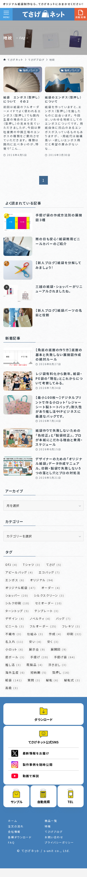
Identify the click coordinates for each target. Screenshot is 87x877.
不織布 (13, 634)
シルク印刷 (17, 603)
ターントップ (17, 611)
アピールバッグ (19, 572)
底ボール (15, 657)
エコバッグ (49, 572)
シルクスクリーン (49, 595)
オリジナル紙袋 (20, 588)
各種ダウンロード (20, 837)
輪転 (52, 680)
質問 (34, 680)
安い (35, 641)
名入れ (14, 641)
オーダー (50, 588)
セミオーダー (48, 603)
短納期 (38, 672)
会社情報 (14, 831)
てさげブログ (54, 831)
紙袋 (13, 680)
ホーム (12, 821)
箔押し (61, 672)
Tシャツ (31, 564)
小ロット (14, 649)
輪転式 (72, 680)
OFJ (11, 564)
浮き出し (57, 665)
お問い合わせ (54, 837)
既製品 (35, 665)
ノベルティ (40, 618)
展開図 (59, 649)
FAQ (11, 842)
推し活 (13, 665)
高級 (11, 688)
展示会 (37, 649)
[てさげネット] (43, 14)
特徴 (48, 826)
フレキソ (71, 626)
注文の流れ (16, 826)
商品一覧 (51, 821)
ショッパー (16, 595)
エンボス (14, 580)
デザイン (14, 618)
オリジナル (41, 580)
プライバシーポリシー (59, 842)
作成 (55, 634)
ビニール (14, 626)
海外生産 (15, 672)
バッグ (63, 618)
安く (53, 641)
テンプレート (47, 611)
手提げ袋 (64, 657)
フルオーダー (43, 626)
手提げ (39, 657)
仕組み (35, 634)
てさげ (54, 564)
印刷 (74, 634)
